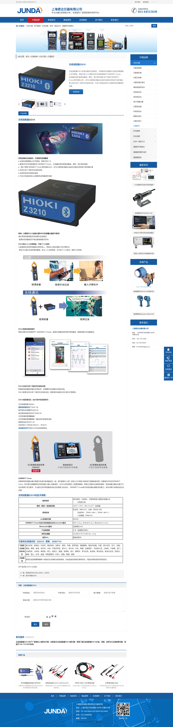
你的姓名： (26, 592)
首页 (22, 19)
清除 (46, 624)
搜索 (154, 26)
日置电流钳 (137, 106)
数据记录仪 (137, 116)
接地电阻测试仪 (139, 87)
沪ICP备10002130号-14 (85, 722)
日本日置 (29, 26)
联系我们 (146, 2)
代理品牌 (36, 19)
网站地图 (99, 722)
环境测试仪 (137, 111)
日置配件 (136, 126)
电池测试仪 (137, 97)
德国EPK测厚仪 (68, 26)
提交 (35, 624)
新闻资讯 (51, 19)
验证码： (27, 617)
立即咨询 (76, 92)
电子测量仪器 (138, 101)
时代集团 (37, 26)
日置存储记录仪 (139, 82)
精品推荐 (67, 19)
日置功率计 (137, 121)
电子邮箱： (97, 592)
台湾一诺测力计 (55, 26)
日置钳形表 (137, 72)
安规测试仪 (137, 92)
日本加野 (45, 26)
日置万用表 (137, 77)
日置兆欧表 (137, 68)
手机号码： (62, 592)
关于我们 (137, 2)
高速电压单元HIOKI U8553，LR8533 (37, 573)
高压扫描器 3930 (31, 576)
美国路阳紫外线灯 (140, 152)
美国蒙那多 (137, 157)
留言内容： (26, 600)
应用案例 (83, 19)
